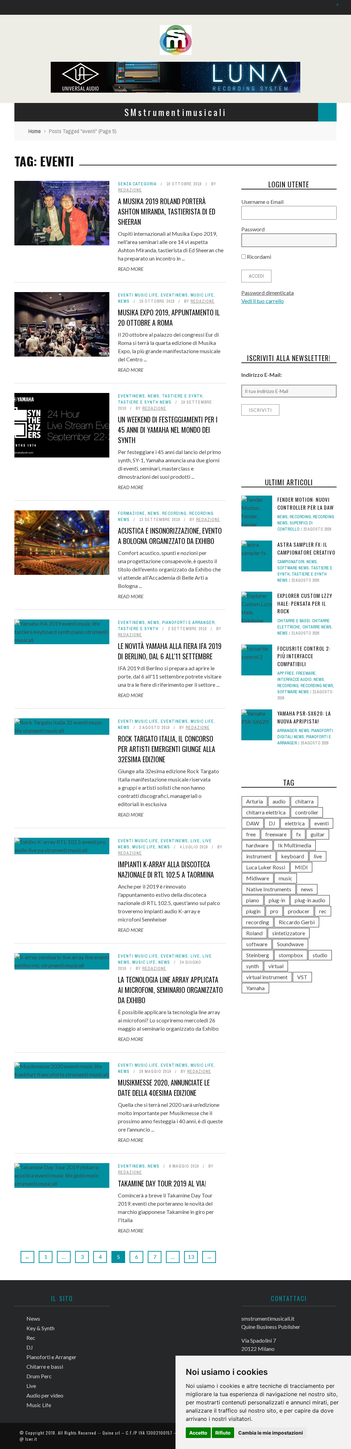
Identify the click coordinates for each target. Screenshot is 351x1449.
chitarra (304, 801)
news (307, 889)
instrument (258, 856)
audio (279, 801)
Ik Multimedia (294, 845)
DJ (272, 823)
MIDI (301, 867)
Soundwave (290, 944)
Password (253, 229)
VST (302, 977)
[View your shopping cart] (334, 7)
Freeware (306, 673)
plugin (253, 911)
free (251, 834)
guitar (318, 834)
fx (298, 834)
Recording (174, 513)
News (124, 301)
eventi (321, 823)
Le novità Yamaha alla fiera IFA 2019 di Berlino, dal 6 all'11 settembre (169, 651)
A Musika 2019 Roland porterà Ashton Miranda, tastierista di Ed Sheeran (166, 211)
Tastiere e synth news (144, 402)
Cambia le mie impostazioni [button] (270, 1433)
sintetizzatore (288, 933)
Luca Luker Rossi (265, 867)
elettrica (295, 823)
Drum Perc (39, 1376)
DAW (252, 823)
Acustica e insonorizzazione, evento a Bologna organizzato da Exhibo (170, 535)
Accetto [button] (198, 1433)
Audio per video (44, 1395)
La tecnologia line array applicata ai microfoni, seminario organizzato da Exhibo (170, 989)
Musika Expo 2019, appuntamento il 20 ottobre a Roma (169, 317)
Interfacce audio (294, 679)
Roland (254, 933)
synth (252, 966)
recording (257, 922)
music (285, 878)
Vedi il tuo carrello (262, 301)
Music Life (202, 295)
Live (195, 841)
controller (306, 812)
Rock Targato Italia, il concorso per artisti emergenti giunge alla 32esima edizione (166, 748)
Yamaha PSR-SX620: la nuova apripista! (304, 717)
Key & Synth (40, 1328)
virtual (275, 966)
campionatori (290, 562)
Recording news (317, 685)
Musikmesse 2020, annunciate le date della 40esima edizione (164, 1087)
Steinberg (257, 955)
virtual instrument (267, 977)
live (318, 856)
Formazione (131, 513)
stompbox (291, 955)
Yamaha (255, 988)
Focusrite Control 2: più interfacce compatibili (303, 656)
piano (252, 900)
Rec (30, 1337)
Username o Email (262, 201)
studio (320, 955)
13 (191, 1256)
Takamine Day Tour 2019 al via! (162, 1183)
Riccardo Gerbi (297, 922)
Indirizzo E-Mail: (261, 374)
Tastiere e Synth (182, 396)
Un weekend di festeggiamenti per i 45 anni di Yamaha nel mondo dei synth (168, 429)
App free (285, 673)
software (256, 944)
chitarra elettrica (266, 812)
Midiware (257, 878)
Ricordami (258, 256)
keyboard (292, 856)
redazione (130, 190)
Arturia (254, 801)
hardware (257, 845)
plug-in (277, 900)
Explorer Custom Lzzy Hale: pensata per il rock (304, 603)
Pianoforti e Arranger (188, 622)
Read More (130, 269)
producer (299, 911)
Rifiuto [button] (223, 1433)
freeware (276, 834)
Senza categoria (137, 184)
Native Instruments (268, 889)
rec (323, 911)
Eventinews (174, 295)
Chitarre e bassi (293, 621)
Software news (293, 568)
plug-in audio (310, 900)
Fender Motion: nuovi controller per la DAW (305, 503)
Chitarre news (316, 627)
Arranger (287, 730)
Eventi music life (138, 295)
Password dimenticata (267, 292)
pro (274, 911)
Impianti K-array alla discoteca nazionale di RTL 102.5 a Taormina (166, 869)
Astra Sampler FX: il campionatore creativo (306, 548)
